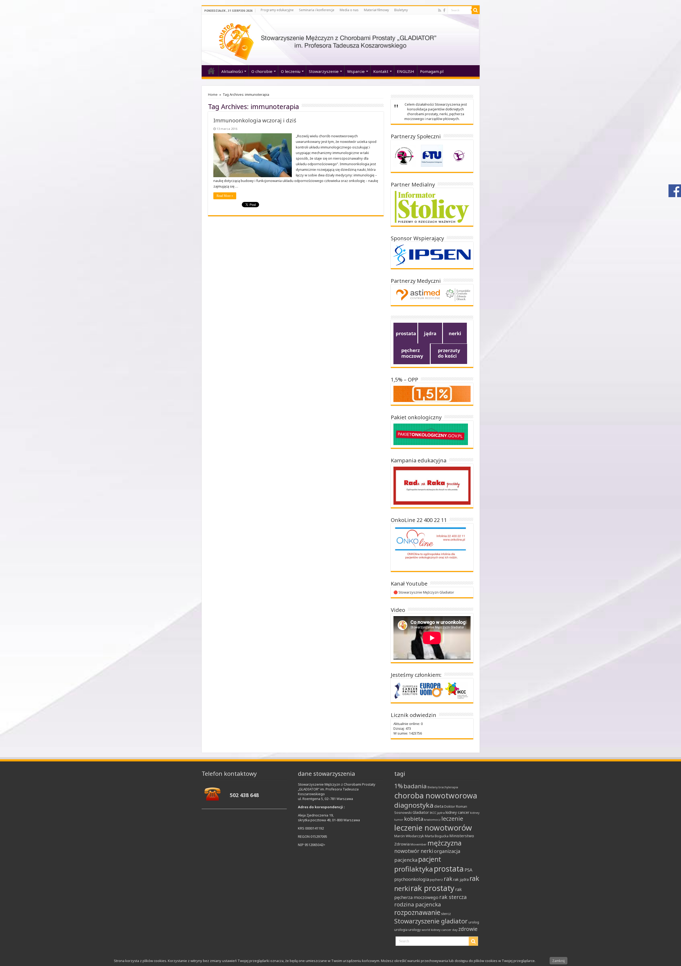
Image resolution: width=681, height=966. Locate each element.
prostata (449, 869)
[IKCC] (456, 689)
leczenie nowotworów (433, 827)
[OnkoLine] (430, 546)
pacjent (429, 859)
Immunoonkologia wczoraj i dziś (254, 120)
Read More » (225, 196)
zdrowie (467, 928)
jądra (441, 813)
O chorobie (261, 71)
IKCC (433, 813)
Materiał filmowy (376, 10)
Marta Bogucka (437, 836)
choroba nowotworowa (435, 795)
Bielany (432, 787)
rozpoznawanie (417, 912)
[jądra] (430, 332)
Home (213, 94)
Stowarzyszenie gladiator (431, 921)
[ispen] (432, 254)
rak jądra (461, 879)
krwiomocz (432, 820)
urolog (473, 922)
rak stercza (453, 897)
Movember (418, 844)
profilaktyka (413, 869)
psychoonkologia (411, 879)
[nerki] (455, 332)
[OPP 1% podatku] (432, 393)
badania (415, 786)
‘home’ (211, 70)
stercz (446, 913)
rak (448, 878)
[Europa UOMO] (432, 689)
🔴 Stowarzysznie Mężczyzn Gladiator (423, 592)
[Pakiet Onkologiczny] (430, 434)
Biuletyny (401, 10)
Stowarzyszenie (324, 71)
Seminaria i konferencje (316, 10)
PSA (468, 870)
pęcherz (436, 879)
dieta (438, 806)
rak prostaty (432, 888)
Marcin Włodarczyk (409, 836)
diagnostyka (413, 805)
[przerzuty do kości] (449, 353)
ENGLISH (405, 71)
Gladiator (421, 812)
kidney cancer (457, 812)
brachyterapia (448, 787)
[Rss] (440, 10)
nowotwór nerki (413, 851)
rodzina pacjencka (417, 904)
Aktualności (232, 71)
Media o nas (349, 10)
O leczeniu (290, 71)
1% (398, 786)
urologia (401, 929)
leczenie (452, 818)
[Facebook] (444, 10)
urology (414, 929)
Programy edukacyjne (277, 10)
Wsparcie (356, 71)
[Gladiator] (341, 39)
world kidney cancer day (440, 930)
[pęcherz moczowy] (411, 353)
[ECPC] (406, 689)
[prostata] (405, 332)
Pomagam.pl (431, 71)
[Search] (476, 10)
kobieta (413, 818)
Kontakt (380, 71)
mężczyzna (444, 842)
